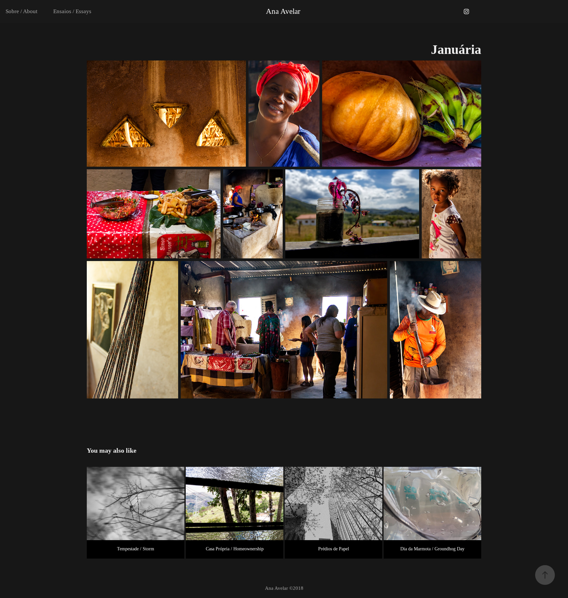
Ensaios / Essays (72, 11)
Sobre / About (21, 11)
